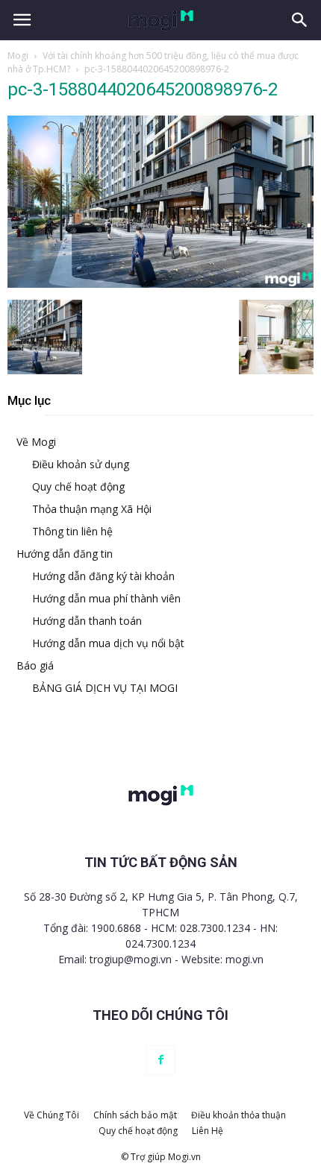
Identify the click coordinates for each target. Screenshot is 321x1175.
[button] (300, 20)
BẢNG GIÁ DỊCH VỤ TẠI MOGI (105, 688)
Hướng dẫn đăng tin (64, 553)
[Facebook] (160, 1060)
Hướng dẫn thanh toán (87, 621)
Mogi (17, 55)
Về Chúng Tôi (51, 1115)
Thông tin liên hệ (72, 531)
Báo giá (35, 665)
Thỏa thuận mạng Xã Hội (92, 509)
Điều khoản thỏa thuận (238, 1115)
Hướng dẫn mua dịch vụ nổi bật (108, 643)
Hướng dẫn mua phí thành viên (106, 598)
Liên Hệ (207, 1130)
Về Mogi (36, 442)
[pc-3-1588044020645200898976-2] (160, 284)
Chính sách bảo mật (135, 1115)
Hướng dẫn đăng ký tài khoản (103, 576)
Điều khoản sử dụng (80, 464)
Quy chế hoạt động (78, 486)
